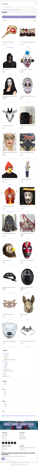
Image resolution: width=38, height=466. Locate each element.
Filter (19, 16)
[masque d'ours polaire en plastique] (10, 331)
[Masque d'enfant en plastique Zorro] (28, 142)
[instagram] (6, 443)
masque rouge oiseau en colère (8, 179)
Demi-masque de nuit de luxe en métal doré (10, 153)
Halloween (6, 356)
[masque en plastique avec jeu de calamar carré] (28, 277)
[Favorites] (33, 4)
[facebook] (3, 443)
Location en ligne (6, 376)
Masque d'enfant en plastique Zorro (27, 152)
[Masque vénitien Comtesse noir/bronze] (28, 115)
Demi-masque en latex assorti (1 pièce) (28, 42)
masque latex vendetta (25, 206)
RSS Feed (26, 462)
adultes (6, 362)
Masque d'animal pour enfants (8, 206)
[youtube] (12, 443)
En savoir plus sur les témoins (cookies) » (9, 460)
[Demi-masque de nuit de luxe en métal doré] (10, 142)
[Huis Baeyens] (8, 3)
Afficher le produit (10, 47)
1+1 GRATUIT (6, 354)
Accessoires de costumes (8, 370)
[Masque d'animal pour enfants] (10, 196)
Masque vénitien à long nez (8, 42)
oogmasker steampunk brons (8, 314)
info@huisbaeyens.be (7, 440)
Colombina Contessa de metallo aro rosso (27, 234)
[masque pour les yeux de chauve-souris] (28, 331)
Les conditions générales (14, 462)
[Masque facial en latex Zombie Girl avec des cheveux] (10, 86)
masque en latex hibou (7, 260)
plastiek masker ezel (24, 314)
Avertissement (21, 462)
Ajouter (28, 47)
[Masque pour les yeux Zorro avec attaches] (10, 277)
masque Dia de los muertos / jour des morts (27, 97)
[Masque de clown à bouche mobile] (28, 250)
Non (7, 458)
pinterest (23, 424)
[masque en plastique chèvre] (10, 115)
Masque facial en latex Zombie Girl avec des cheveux (10, 97)
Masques (5, 361)
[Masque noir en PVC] (10, 59)
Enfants (6, 364)
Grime (5, 367)
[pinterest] (9, 443)
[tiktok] (15, 443)
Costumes (5, 358)
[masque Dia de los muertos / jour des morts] (28, 86)
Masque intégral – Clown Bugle (26, 69)
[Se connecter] (31, 4)
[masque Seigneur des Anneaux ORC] (10, 223)
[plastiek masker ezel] (28, 304)
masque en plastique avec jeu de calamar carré (26, 288)
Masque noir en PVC (6, 69)
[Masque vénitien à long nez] (10, 32)
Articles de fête (6, 369)
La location (5, 374)
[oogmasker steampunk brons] (10, 304)
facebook (7, 424)
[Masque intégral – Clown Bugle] (28, 59)
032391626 (5, 438)
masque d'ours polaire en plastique (9, 341)
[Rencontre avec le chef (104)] (28, 169)
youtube (31, 424)
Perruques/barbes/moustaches (9, 359)
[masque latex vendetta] (28, 196)
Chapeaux (5, 366)
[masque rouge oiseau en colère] (10, 169)
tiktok (19, 427)
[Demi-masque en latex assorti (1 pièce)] (28, 32)
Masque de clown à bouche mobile (27, 260)
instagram (15, 424)
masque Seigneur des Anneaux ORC (9, 233)
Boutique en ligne (6, 353)
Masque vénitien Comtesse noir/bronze (28, 125)
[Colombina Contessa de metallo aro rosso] (28, 223)
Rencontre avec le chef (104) (26, 179)
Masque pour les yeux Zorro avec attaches (9, 288)
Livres (5, 372)
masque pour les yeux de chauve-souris (28, 341)
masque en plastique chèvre (8, 125)
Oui (3, 458)
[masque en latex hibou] (10, 250)
